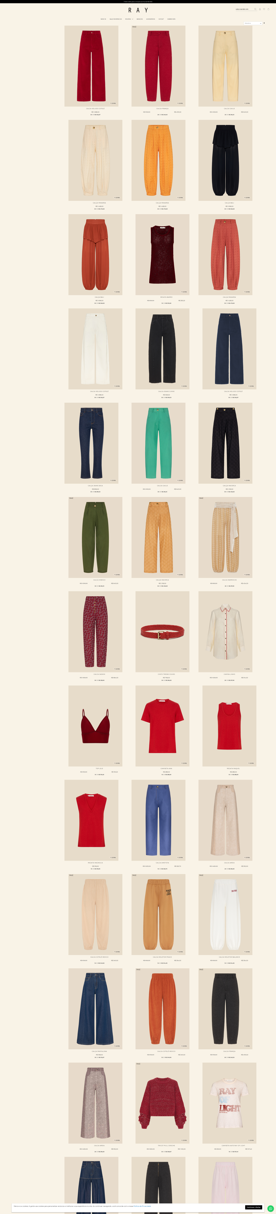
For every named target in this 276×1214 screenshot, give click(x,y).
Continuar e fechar (254, 1207)
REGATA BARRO (166, 297)
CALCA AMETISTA (162, 863)
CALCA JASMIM (99, 674)
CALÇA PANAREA (99, 203)
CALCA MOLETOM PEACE (162, 957)
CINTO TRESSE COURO (166, 674)
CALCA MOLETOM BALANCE (229, 957)
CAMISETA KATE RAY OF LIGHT (233, 1145)
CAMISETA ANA (166, 768)
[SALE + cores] (158, 106)
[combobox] (246, 9)
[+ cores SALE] (158, 954)
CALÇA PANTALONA (99, 1051)
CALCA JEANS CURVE (166, 391)
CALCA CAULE (229, 108)
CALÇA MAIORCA (229, 485)
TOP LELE (99, 768)
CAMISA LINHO (229, 674)
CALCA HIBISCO (99, 580)
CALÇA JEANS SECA (95, 485)
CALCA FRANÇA (162, 108)
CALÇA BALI (229, 203)
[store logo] (138, 10)
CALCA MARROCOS (229, 580)
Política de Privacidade (142, 1206)
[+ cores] (91, 106)
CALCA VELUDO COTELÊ (95, 108)
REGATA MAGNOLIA (95, 863)
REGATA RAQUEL (233, 768)
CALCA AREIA (229, 863)
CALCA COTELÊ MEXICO (99, 957)
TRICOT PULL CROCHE (166, 1145)
